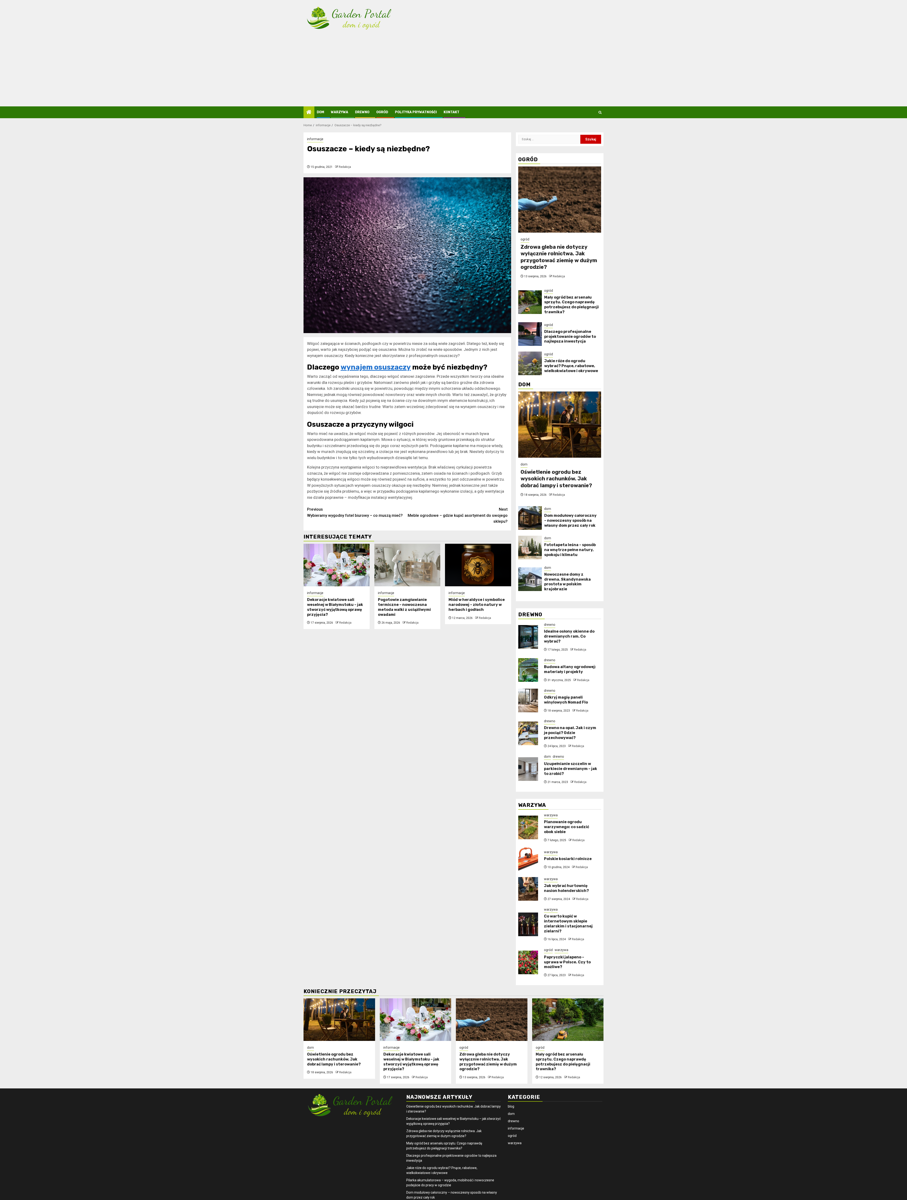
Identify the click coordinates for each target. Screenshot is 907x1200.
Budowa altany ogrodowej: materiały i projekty (570, 669)
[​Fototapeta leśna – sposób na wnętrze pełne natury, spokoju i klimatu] (530, 547)
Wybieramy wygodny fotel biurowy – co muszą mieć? (355, 512)
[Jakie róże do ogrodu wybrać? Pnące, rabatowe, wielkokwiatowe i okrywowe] (530, 363)
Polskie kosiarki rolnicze (568, 859)
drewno (362, 112)
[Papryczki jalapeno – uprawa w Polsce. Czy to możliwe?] (528, 962)
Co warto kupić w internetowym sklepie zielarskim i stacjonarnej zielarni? (568, 923)
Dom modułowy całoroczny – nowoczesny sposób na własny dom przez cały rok (570, 520)
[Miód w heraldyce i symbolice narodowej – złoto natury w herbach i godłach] (478, 565)
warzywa (339, 112)
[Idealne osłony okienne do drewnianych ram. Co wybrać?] (528, 637)
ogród (382, 112)
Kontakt (451, 112)
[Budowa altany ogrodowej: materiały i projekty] (528, 670)
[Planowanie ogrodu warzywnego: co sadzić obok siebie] (528, 827)
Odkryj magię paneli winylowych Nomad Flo (566, 699)
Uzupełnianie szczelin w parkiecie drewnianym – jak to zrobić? (570, 768)
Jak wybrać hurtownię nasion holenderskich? (566, 888)
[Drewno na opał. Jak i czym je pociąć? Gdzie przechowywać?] (528, 733)
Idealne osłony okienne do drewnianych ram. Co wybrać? (569, 636)
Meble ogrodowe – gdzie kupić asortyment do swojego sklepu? (458, 515)
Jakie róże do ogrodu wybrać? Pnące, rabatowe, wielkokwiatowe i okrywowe (571, 366)
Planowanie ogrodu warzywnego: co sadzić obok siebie (566, 827)
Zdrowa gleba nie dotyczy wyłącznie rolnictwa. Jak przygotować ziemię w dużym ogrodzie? (559, 257)
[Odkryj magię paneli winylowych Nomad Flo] (528, 700)
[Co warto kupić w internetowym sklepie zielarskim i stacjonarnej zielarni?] (528, 924)
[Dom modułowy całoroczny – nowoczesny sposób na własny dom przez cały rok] (530, 518)
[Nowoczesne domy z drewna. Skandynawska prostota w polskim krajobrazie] (530, 579)
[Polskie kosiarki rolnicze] (528, 859)
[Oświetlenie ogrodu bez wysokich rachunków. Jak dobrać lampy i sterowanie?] (559, 424)
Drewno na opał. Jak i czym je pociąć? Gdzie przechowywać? (570, 733)
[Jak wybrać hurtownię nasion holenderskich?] (528, 889)
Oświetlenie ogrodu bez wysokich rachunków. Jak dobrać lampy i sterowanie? (556, 479)
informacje (315, 139)
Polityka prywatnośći (416, 112)
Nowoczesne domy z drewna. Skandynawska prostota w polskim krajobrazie (567, 581)
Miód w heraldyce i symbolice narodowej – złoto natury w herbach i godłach (477, 604)
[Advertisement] (453, 71)
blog (511, 1106)
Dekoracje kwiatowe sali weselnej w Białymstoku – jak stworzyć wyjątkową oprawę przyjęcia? (335, 607)
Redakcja (345, 167)
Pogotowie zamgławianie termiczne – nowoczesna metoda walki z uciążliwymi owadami (404, 607)
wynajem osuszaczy (376, 367)
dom (320, 112)
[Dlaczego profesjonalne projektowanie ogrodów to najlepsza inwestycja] (530, 334)
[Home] (309, 112)
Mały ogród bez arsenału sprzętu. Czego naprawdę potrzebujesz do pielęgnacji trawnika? (571, 304)
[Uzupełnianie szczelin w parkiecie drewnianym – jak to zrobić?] (528, 769)
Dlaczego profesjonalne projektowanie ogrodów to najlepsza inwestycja (570, 336)
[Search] (600, 112)
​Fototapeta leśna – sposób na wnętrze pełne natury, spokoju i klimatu (570, 550)
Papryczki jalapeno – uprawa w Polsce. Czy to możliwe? (567, 962)
